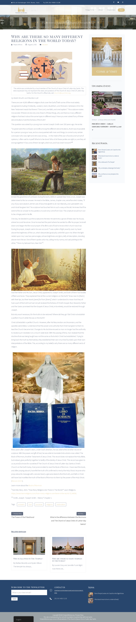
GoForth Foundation (67, 617)
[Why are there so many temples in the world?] (68, 547)
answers (21, 504)
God (30, 504)
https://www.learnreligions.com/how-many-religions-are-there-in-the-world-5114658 (43, 493)
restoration (61, 504)
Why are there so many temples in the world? (108, 175)
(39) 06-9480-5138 (52, 2)
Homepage (34, 27)
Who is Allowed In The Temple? (106, 162)
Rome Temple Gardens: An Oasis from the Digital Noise (109, 151)
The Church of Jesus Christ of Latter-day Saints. (82, 619)
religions (49, 504)
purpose (39, 504)
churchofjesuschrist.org (62, 93)
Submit (14, 599)
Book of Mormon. (35, 485)
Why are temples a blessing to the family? (109, 168)
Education (45, 27)
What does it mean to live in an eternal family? (108, 157)
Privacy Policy (79, 615)
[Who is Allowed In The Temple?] (29, 547)
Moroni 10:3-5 (17, 481)
